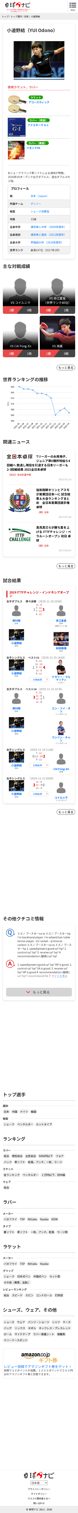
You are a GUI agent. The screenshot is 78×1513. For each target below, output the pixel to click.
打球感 (59, 1295)
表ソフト (20, 1162)
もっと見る (65, 367)
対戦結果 (37, 679)
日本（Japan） (40, 196)
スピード (17, 1295)
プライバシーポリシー (39, 1489)
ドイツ (24, 1111)
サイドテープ (22, 1334)
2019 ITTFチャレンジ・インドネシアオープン (39, 594)
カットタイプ (44, 1124)
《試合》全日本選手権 (19, 474)
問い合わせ (39, 1503)
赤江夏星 (61, 620)
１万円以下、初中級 (53, 1175)
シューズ (9, 1322)
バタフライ (10, 1219)
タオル (32, 1328)
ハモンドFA (33, 148)
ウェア (21, 1322)
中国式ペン (40, 1276)
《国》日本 (43, 512)
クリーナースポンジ (15, 1340)
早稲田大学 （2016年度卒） (47, 242)
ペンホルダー (25, 1124)
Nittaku (32, 1219)
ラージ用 (62, 1232)
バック (8, 1162)
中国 (14, 1111)
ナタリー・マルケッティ (61, 678)
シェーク (9, 1124)
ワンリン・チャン (61, 738)
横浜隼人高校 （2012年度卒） (48, 234)
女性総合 (30, 1156)
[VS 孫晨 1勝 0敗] (57, 337)
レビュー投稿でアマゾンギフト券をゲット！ (38, 1366)
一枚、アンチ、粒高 (42, 1232)
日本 (6, 1111)
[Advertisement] (39, 872)
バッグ (8, 1328)
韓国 (33, 1111)
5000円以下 (46, 1156)
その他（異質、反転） (17, 1282)
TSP (22, 1219)
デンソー (36, 204)
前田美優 (61, 648)
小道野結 (16, 643)
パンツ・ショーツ (38, 1322)
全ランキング (12, 1175)
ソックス (20, 1328)
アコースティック (39, 102)
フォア (60, 1156)
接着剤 (61, 1334)
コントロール (44, 1295)
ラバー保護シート (43, 1334)
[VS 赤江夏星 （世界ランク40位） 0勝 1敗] (57, 294)
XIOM (54, 1219)
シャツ (56, 1322)
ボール (8, 1334)
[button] (39, 60)
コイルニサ (61, 797)
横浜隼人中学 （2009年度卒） (48, 227)
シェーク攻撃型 (40, 211)
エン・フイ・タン (61, 709)
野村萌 (16, 620)
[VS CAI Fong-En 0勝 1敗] (20, 337)
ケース (67, 1322)
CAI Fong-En (61, 769)
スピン (29, 1295)
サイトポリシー (39, 1493)
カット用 (54, 1276)
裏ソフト (9, 1232)
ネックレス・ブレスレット (55, 1328)
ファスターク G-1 (37, 125)
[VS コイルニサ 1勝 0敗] (20, 294)
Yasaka (44, 1219)
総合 (6, 1156)
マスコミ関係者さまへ (39, 1498)
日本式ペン (23, 1276)
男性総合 (17, 1156)
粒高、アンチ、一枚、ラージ (45, 1162)
